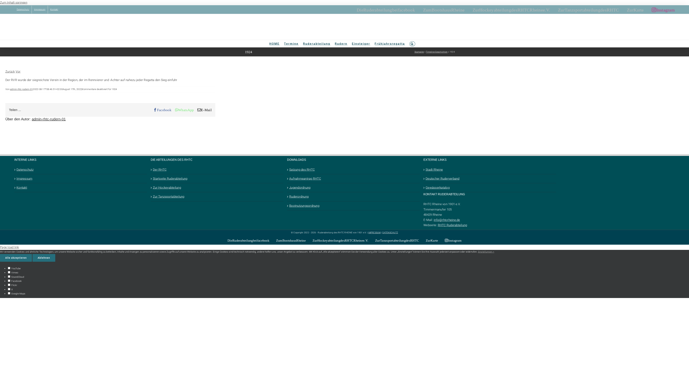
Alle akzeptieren (16, 257)
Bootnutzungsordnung (304, 205)
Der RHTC (160, 169)
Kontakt (22, 187)
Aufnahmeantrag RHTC (305, 178)
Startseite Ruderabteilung (170, 178)
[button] (412, 43)
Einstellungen (485, 251)
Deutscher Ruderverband (443, 178)
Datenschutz (25, 169)
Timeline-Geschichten (436, 52)
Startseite (419, 52)
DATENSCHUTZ (390, 232)
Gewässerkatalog (438, 187)
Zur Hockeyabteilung (167, 187)
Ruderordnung (299, 196)
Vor (18, 71)
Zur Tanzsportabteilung (168, 196)
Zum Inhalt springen (13, 2)
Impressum (24, 178)
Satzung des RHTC (302, 169)
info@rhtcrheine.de (447, 220)
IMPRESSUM (374, 232)
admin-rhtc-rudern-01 (21, 89)
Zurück (10, 71)
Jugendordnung (299, 187)
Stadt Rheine (434, 169)
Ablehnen (44, 257)
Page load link (9, 247)
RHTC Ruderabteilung (452, 225)
